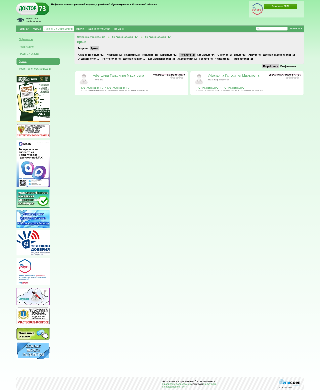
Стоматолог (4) (206, 54)
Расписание (26, 46)
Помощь (119, 28)
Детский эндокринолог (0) (279, 54)
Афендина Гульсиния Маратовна (118, 75)
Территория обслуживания (35, 68)
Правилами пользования (176, 384)
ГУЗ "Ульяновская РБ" (124, 37)
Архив (94, 48)
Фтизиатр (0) (222, 58)
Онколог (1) (225, 54)
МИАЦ (37, 28)
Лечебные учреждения (58, 28)
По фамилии (288, 66)
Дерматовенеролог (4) (161, 58)
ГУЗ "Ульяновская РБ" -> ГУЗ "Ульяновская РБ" (105, 88)
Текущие (83, 48)
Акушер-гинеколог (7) (91, 54)
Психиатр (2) (187, 54)
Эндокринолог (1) (89, 58)
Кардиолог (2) (168, 54)
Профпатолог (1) (242, 58)
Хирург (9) (254, 54)
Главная (24, 28)
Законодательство (99, 28)
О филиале (26, 39)
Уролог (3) (240, 54)
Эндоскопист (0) (187, 58)
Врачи (80, 28)
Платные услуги (29, 53)
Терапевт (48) (150, 54)
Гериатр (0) (206, 58)
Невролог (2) (114, 54)
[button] (280, 6)
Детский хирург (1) (134, 58)
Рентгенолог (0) (111, 58)
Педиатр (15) (132, 54)
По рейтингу (270, 66)
